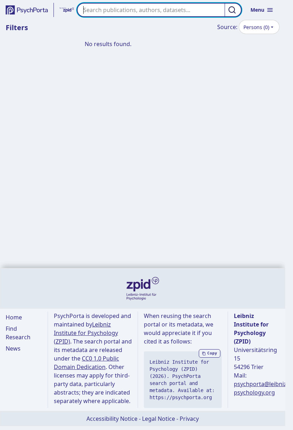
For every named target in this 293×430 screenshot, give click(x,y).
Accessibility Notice (111, 419)
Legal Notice (158, 419)
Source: (227, 27)
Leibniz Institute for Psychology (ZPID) (86, 332)
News (13, 348)
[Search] (233, 10)
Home (14, 317)
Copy (212, 353)
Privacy (189, 419)
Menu (257, 9)
